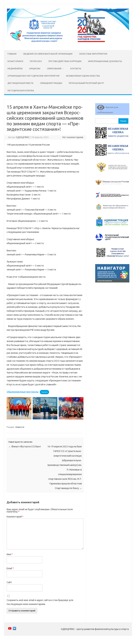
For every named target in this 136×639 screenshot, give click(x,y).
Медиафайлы (15, 68)
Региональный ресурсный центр (86, 83)
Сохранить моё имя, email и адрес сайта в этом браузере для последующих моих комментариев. (40, 602)
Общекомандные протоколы (22, 391)
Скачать (44, 392)
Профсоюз (36, 61)
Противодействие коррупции (64, 61)
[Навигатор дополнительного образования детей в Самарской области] (112, 283)
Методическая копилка (20, 90)
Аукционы (34, 68)
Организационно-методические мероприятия (33, 76)
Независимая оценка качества (83, 76)
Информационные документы (105, 61)
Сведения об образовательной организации (47, 54)
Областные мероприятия (93, 54)
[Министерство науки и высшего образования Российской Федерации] (112, 173)
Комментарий (15, 516)
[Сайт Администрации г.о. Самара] (112, 228)
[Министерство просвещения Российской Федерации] (112, 187)
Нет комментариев (72, 137)
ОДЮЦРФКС (23, 137)
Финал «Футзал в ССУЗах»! (24, 446)
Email (10, 568)
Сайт (9, 582)
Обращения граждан (51, 83)
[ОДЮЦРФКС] (68, 44)
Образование (54, 68)
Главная (11, 54)
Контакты (75, 68)
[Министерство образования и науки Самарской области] (112, 211)
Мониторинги (15, 61)
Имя (10, 554)
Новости (19, 427)
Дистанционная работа (20, 83)
